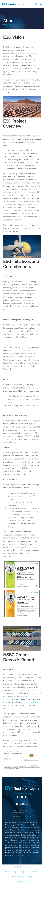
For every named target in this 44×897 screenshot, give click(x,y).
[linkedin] (26, 797)
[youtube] (22, 797)
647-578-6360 (25, 817)
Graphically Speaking (23, 882)
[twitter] (18, 797)
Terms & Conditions (32, 872)
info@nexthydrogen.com (22, 793)
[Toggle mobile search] (36, 4)
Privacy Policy (10, 872)
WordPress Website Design (22, 877)
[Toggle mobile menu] (41, 4)
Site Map (19, 872)
